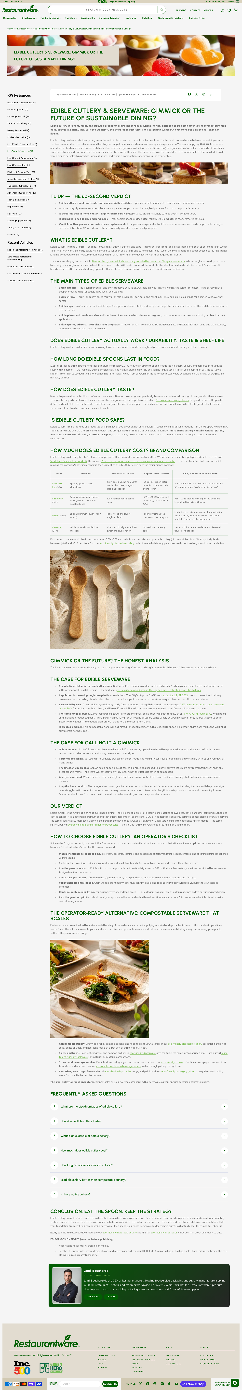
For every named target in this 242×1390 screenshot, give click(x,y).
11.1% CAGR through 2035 (197, 714)
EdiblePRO (57, 499)
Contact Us (206, 1356)
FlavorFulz (57, 528)
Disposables (13, 207)
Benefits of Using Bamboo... (20, 267)
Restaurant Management (19, 103)
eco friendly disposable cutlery (117, 544)
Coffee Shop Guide (17, 138)
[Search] (162, 9)
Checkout (171, 1360)
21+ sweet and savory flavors (172, 400)
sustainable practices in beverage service (118, 1066)
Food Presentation (17, 165)
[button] (222, 10)
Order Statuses (106, 1356)
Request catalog (209, 1364)
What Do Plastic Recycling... (20, 281)
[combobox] (107, 10)
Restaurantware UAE (143, 1360)
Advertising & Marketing (19, 193)
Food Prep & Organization (20, 158)
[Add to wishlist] (229, 11)
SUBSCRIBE (110, 1383)
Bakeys (55, 516)
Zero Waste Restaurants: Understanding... (19, 258)
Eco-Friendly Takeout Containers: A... (25, 274)
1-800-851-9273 (12, 1)
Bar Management (16, 110)
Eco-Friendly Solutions (44, 29)
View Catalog (207, 1360)
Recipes (11, 235)
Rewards (102, 1368)
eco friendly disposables (118, 1072)
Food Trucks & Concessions (21, 145)
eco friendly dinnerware (143, 1053)
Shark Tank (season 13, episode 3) (68, 461)
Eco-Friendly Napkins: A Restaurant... (24, 250)
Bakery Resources (16, 131)
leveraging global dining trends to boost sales (92, 825)
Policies (102, 1360)
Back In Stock (173, 1364)
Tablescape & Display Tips (20, 186)
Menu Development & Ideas (21, 179)
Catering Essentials (16, 117)
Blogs (135, 1364)
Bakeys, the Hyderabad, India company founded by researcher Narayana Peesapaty (138, 261)
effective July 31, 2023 (175, 696)
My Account (172, 1356)
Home (10, 29)
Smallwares (13, 214)
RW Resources (23, 29)
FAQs (100, 1364)
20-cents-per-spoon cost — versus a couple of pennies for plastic (138, 461)
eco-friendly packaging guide (177, 1072)
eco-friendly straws (172, 1062)
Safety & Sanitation (17, 228)
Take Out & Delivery (17, 124)
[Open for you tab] (235, 1383)
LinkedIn (111, 1297)
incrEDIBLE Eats (57, 485)
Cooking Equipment (17, 221)
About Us (137, 1368)
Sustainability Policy (143, 1356)
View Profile (93, 1297)
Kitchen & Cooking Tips (19, 172)
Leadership (138, 1372)
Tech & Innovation (16, 200)
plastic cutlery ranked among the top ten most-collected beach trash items (158, 690)
